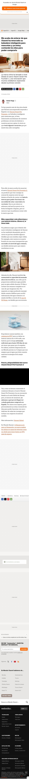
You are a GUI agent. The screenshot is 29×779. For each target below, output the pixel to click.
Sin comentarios (7, 89)
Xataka (3, 717)
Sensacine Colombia (20, 765)
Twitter (17, 89)
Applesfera (4, 721)
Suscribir (24, 649)
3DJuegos (17, 717)
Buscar (26, 702)
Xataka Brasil (5, 763)
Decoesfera (5, 750)
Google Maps (21, 30)
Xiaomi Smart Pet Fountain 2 (17, 190)
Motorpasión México (20, 768)
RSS (18, 661)
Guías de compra (19, 684)
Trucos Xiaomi (18, 687)
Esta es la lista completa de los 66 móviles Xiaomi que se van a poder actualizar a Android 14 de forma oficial (15, 637)
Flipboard (20, 89)
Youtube (15, 661)
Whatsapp (4, 687)
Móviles (4, 675)
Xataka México (5, 761)
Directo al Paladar (6, 738)
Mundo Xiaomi (5, 726)
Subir (22, 708)
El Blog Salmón (18, 748)
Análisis (4, 678)
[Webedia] (6, 710)
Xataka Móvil (5, 719)
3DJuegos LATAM (19, 761)
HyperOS (13, 30)
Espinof (17, 729)
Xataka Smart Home (6, 724)
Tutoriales (4, 681)
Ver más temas (6, 695)
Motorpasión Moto (19, 740)
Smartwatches (19, 675)
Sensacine (17, 727)
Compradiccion (5, 752)
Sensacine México (19, 763)
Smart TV (4, 690)
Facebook (14, 89)
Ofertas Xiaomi (6, 684)
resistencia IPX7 (6, 336)
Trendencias (5, 748)
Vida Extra (17, 719)
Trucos (17, 678)
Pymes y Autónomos (20, 750)
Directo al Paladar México (6, 768)
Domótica (10, 495)
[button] (11, 101)
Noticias (16, 495)
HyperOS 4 (6, 30)
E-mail (23, 89)
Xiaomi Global (19, 420)
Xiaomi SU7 (18, 690)
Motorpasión (18, 738)
